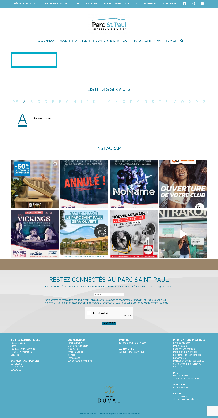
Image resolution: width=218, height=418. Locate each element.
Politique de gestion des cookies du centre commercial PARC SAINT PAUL (188, 364)
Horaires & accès (56, 4)
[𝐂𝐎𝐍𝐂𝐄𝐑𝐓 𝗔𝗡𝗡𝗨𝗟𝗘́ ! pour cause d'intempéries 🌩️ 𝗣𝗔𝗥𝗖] (84, 184)
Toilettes (71, 355)
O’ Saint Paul (17, 367)
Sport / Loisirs (81, 41)
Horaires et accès (181, 343)
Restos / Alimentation (147, 41)
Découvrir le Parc (26, 4)
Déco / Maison (46, 41)
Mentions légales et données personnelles (187, 356)
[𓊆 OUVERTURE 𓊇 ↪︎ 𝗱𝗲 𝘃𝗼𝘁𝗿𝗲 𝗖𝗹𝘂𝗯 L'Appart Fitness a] (183, 184)
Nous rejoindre (180, 388)
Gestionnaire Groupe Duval (186, 379)
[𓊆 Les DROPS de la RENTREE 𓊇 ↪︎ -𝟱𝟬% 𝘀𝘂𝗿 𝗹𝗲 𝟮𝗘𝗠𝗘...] (35, 184)
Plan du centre (180, 346)
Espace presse (180, 376)
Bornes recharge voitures (80, 361)
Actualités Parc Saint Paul (131, 352)
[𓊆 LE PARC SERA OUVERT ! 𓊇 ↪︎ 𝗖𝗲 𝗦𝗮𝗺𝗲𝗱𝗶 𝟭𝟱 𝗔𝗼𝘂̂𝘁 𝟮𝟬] (84, 234)
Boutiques (170, 4)
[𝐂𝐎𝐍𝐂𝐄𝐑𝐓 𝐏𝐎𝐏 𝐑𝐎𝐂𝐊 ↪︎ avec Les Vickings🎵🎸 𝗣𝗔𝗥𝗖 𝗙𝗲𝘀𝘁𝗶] (134, 184)
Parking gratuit (75, 343)
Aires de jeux (74, 349)
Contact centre (180, 397)
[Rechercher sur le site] (181, 40)
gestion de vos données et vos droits (150, 303)
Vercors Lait (16, 370)
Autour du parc (146, 4)
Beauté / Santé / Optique (111, 41)
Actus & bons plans (116, 4)
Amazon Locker (42, 118)
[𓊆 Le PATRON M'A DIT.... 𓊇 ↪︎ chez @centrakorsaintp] (183, 234)
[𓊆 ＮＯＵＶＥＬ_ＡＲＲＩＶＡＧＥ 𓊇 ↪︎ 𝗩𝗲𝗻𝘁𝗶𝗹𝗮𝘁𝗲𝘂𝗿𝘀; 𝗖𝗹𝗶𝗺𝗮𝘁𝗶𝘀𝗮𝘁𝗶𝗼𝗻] (134, 234)
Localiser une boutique (184, 349)
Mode (63, 41)
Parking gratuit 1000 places (132, 343)
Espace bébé (74, 358)
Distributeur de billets (78, 346)
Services (91, 4)
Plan (77, 4)
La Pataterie (16, 364)
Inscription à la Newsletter (185, 352)
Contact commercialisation (186, 400)
